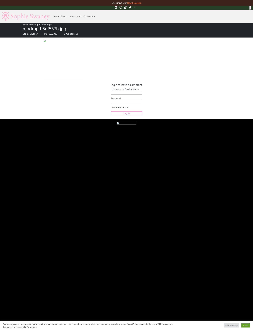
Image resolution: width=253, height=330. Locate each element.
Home (56, 16)
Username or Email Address (125, 89)
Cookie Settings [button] (231, 325)
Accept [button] (245, 325)
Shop (63, 16)
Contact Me (89, 16)
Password (116, 98)
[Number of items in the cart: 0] (250, 8)
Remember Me (120, 107)
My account (75, 16)
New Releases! (134, 2)
